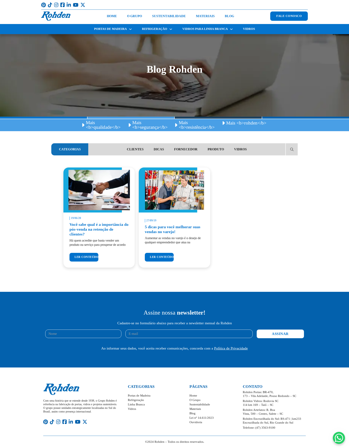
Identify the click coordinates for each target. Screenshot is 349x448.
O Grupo (134, 16)
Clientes (135, 149)
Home (112, 16)
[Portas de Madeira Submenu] (130, 29)
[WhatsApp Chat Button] (339, 438)
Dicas (159, 149)
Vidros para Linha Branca (205, 28)
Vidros (249, 28)
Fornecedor (186, 149)
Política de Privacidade (231, 348)
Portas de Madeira (110, 28)
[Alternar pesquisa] (292, 149)
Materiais (205, 16)
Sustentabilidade (169, 16)
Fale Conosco (289, 16)
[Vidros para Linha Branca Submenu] (231, 29)
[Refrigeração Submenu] (170, 29)
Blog (229, 16)
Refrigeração (154, 28)
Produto (216, 149)
